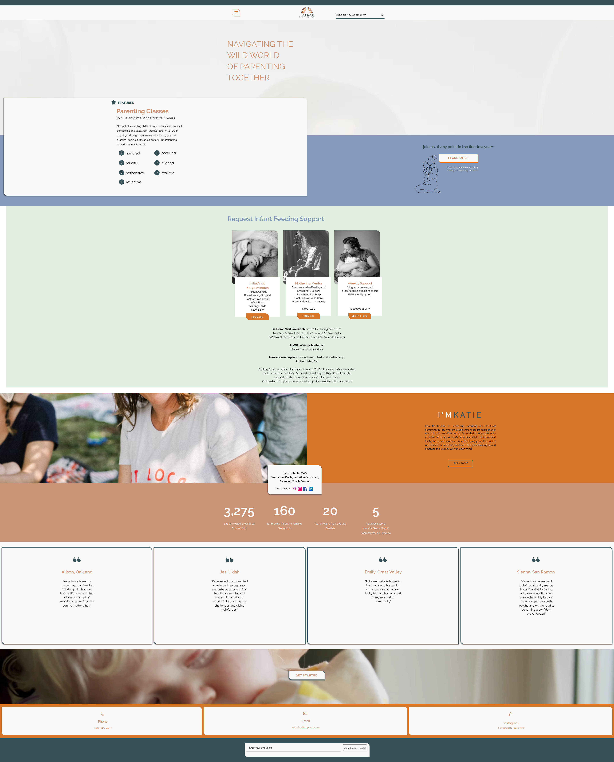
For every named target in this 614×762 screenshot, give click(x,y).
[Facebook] (305, 489)
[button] (359, 316)
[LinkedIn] (311, 489)
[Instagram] (300, 489)
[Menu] (236, 12)
